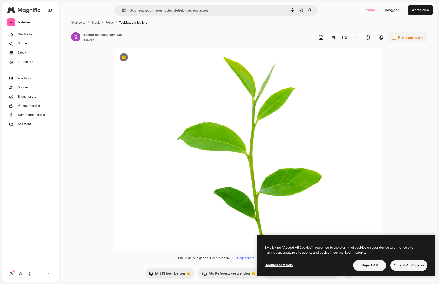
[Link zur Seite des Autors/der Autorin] (75, 37)
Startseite (78, 23)
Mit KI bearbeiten (167, 274)
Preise (369, 10)
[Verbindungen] (11, 274)
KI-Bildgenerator (244, 258)
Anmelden (420, 10)
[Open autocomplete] (122, 10)
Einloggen (391, 10)
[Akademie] (20, 274)
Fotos (109, 23)
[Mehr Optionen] (356, 37)
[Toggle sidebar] (50, 10)
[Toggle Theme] (29, 274)
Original (147, 57)
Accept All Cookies (409, 265)
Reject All (370, 265)
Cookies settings (279, 265)
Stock (95, 23)
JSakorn (88, 40)
